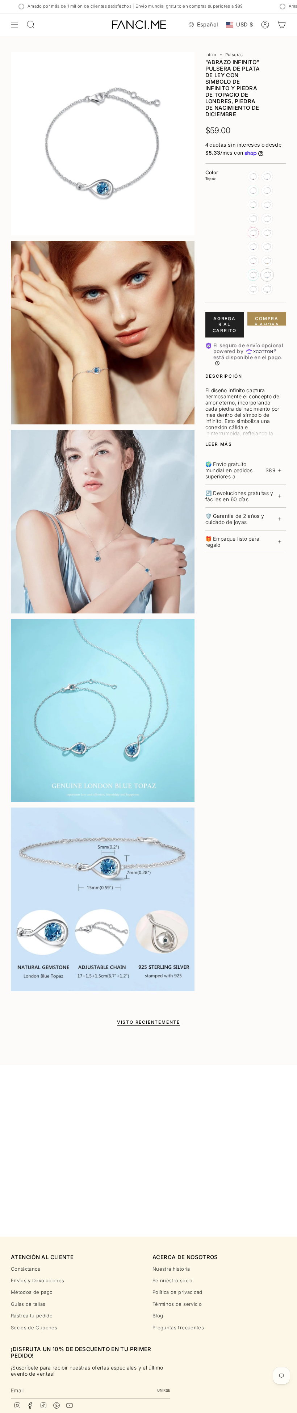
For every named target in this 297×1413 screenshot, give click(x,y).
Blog (157, 1315)
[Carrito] (281, 24)
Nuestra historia (171, 1269)
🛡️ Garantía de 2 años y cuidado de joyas (234, 519)
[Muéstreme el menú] (14, 24)
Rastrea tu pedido (32, 1315)
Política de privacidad (177, 1292)
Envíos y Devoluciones (37, 1280)
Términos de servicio (177, 1304)
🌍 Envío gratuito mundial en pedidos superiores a (240, 470)
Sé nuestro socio (172, 1280)
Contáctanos (26, 1269)
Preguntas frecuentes (178, 1327)
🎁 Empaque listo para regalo (232, 542)
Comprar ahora (267, 321)
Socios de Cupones (34, 1327)
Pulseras (234, 54)
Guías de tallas (28, 1304)
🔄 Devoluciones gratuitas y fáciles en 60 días (239, 496)
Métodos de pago (32, 1292)
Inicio (211, 54)
